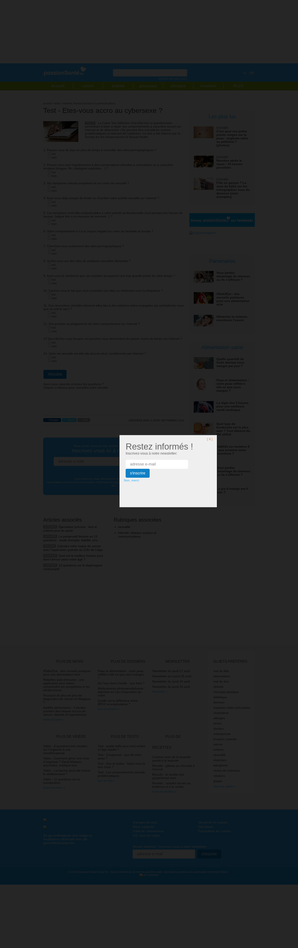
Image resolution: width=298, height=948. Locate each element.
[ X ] (209, 439)
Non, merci (131, 480)
